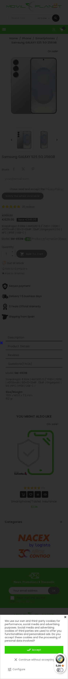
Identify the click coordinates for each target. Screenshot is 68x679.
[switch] (60, 670)
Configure (16, 669)
